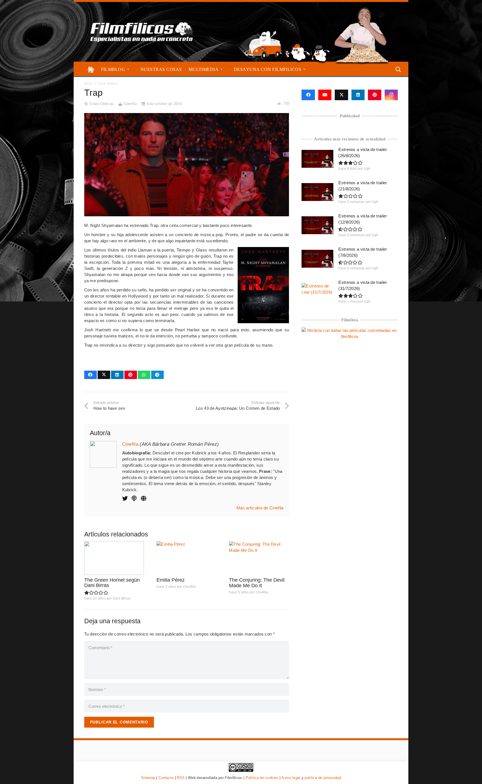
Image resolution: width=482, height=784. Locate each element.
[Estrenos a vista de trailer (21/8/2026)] (317, 192)
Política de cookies (262, 778)
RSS (181, 778)
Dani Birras (122, 598)
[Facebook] (308, 95)
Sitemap (148, 778)
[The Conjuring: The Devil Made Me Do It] (259, 558)
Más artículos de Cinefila (260, 507)
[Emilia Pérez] (186, 558)
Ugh (367, 169)
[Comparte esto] (90, 375)
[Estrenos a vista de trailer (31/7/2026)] (317, 292)
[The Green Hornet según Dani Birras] (114, 558)
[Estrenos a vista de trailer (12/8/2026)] (317, 225)
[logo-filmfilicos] (141, 32)
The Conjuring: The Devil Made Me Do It (257, 582)
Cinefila (130, 104)
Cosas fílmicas (101, 104)
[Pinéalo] (130, 375)
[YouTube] (325, 95)
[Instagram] (391, 95)
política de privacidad (323, 778)
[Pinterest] (374, 95)
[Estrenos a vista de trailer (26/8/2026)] (317, 159)
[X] (341, 95)
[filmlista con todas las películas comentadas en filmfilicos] (350, 336)
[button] (128, 69)
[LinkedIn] (358, 95)
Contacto (165, 778)
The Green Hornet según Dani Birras (112, 582)
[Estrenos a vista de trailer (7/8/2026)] (317, 259)
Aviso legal (290, 778)
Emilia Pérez (170, 580)
